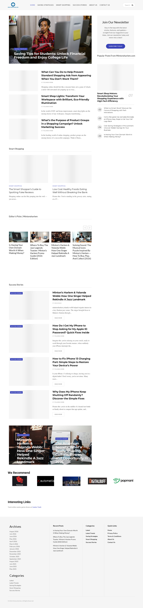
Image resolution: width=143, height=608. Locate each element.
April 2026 (13, 541)
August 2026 (13, 531)
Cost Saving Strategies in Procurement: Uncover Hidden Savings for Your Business (119, 128)
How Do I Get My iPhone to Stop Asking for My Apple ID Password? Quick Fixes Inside (71, 329)
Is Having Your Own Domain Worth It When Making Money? (16, 249)
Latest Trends (14, 583)
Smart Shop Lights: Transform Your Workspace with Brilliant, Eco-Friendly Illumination (65, 100)
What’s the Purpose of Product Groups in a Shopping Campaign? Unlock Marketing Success (65, 124)
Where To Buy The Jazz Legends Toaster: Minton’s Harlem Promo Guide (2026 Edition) (39, 252)
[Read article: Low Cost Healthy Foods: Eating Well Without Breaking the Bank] (72, 169)
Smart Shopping (63, 5)
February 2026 (14, 546)
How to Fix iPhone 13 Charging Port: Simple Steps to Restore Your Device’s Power (71, 362)
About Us (93, 5)
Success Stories (80, 5)
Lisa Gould (57, 303)
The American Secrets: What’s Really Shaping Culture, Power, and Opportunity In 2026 (71, 452)
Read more (59, 317)
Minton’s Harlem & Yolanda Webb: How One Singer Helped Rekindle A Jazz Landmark (60, 250)
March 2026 (13, 544)
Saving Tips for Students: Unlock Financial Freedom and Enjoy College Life (49, 55)
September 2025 (15, 559)
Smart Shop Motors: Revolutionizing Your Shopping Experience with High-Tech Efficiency (110, 97)
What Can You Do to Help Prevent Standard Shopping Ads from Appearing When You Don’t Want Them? (66, 75)
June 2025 (13, 566)
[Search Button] (133, 5)
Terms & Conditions (114, 536)
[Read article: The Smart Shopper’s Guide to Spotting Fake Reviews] (28, 169)
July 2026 (12, 534)
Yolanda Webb (21, 62)
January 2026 (14, 549)
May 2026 (12, 539)
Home (32, 5)
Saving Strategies (46, 5)
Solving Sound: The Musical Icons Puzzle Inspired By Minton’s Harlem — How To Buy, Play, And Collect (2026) (82, 252)
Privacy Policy (113, 533)
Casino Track (36, 507)
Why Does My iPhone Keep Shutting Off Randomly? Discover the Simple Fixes (69, 395)
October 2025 (14, 556)
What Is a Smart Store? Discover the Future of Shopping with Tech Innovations (117, 110)
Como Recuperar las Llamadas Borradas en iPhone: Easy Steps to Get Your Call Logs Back (119, 119)
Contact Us (105, 5)
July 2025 (12, 564)
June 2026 (13, 536)
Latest (11, 580)
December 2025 (15, 551)
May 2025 (12, 569)
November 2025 (15, 554)
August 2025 (13, 561)
